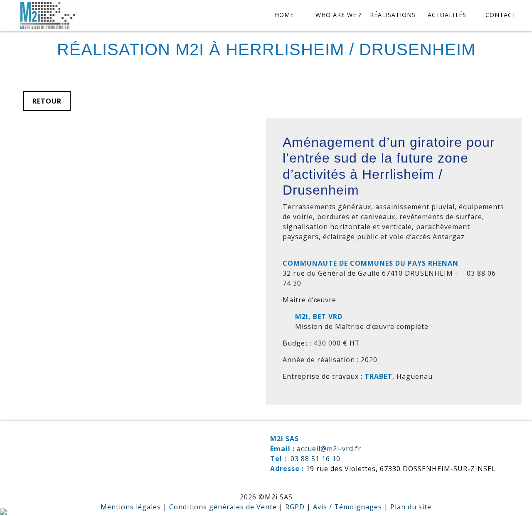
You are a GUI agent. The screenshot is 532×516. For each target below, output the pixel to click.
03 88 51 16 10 (315, 458)
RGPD (295, 506)
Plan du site (410, 506)
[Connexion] (3, 511)
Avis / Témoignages (347, 506)
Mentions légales (131, 506)
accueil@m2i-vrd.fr (329, 448)
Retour (47, 101)
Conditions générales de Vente (223, 506)
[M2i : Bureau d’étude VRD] (48, 15)
